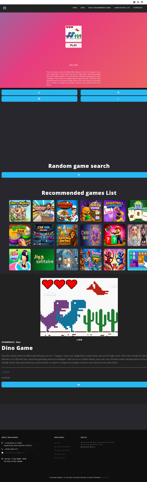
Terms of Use (60, 454)
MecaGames (105, 477)
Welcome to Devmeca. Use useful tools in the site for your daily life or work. (97, 443)
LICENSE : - (7, 372)
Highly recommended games (99, 8)
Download (138, 8)
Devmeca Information (63, 447)
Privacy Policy (60, 458)
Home (75, 8)
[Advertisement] (79, 116)
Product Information (63, 450)
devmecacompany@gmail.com (15, 453)
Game (83, 8)
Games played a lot (122, 8)
